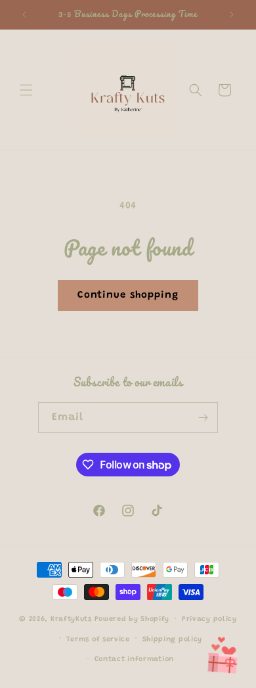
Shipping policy (172, 639)
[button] (26, 90)
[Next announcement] (231, 14)
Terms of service (98, 639)
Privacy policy (209, 619)
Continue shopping (128, 295)
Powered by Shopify (132, 619)
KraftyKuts (71, 619)
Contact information (134, 659)
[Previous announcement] (24, 14)
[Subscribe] (202, 417)
